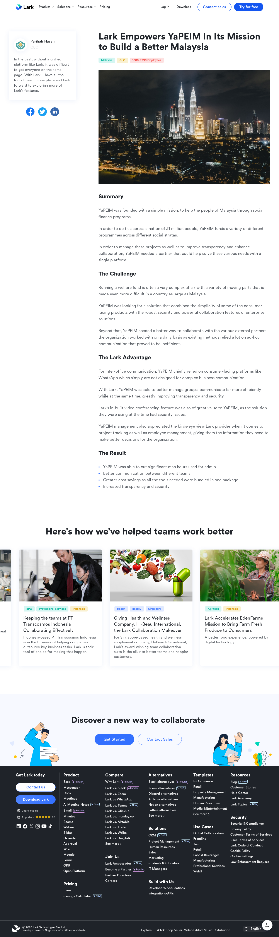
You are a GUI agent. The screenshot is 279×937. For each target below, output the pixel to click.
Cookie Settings (241, 856)
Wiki (66, 849)
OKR (66, 865)
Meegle (69, 854)
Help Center (239, 793)
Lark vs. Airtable (117, 822)
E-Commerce (203, 781)
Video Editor (193, 930)
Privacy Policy (240, 829)
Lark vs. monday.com (120, 816)
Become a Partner (118, 869)
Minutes (69, 816)
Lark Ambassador (118, 863)
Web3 (197, 871)
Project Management (163, 841)
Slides (67, 832)
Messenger (71, 787)
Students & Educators (164, 863)
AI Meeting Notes (76, 805)
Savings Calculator (77, 896)
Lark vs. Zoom (115, 794)
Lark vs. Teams (116, 805)
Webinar (69, 827)
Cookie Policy (240, 851)
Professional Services (209, 866)
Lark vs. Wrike (116, 832)
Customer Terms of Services (251, 834)
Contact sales (214, 7)
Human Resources (161, 847)
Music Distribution (217, 930)
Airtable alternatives (163, 799)
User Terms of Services (247, 840)
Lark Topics (238, 804)
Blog (233, 782)
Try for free (248, 7)
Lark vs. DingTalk (118, 838)
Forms (68, 860)
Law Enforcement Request (249, 861)
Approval (70, 843)
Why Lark (112, 782)
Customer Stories (243, 787)
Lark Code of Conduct (246, 845)
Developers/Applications (166, 888)
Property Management (209, 792)
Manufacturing (204, 797)
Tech (196, 844)
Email (67, 810)
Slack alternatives (161, 782)
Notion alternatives (162, 804)
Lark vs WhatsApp (118, 799)
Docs (67, 793)
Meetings (70, 798)
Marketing (156, 858)
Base (66, 782)
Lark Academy (241, 798)
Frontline (199, 838)
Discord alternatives (163, 793)
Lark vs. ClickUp (117, 811)
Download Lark (36, 799)
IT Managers (157, 868)
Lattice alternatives (162, 810)
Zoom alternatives (161, 788)
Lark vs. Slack (115, 788)
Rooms (68, 822)
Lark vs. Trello (115, 827)
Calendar (70, 838)
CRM (152, 835)
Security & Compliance (247, 823)
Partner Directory (118, 875)
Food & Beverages (206, 855)
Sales (152, 852)
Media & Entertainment (210, 808)
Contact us (35, 787)
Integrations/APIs (161, 893)
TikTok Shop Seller (168, 930)
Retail (197, 786)
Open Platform (74, 871)
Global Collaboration (208, 833)
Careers (111, 880)
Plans (67, 890)
